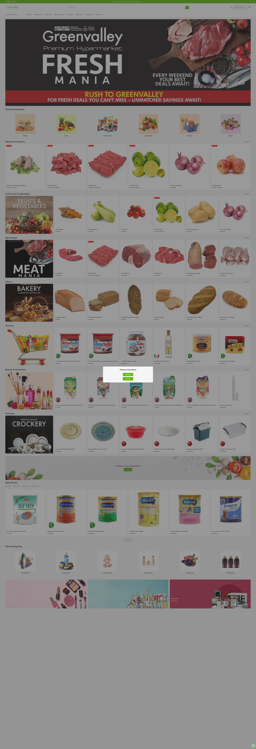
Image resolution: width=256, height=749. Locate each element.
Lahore (128, 378)
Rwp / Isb (128, 374)
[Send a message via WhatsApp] (253, 746)
